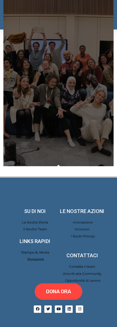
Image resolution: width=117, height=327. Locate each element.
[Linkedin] (69, 309)
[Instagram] (79, 309)
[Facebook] (37, 309)
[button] (58, 291)
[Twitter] (48, 309)
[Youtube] (58, 309)
